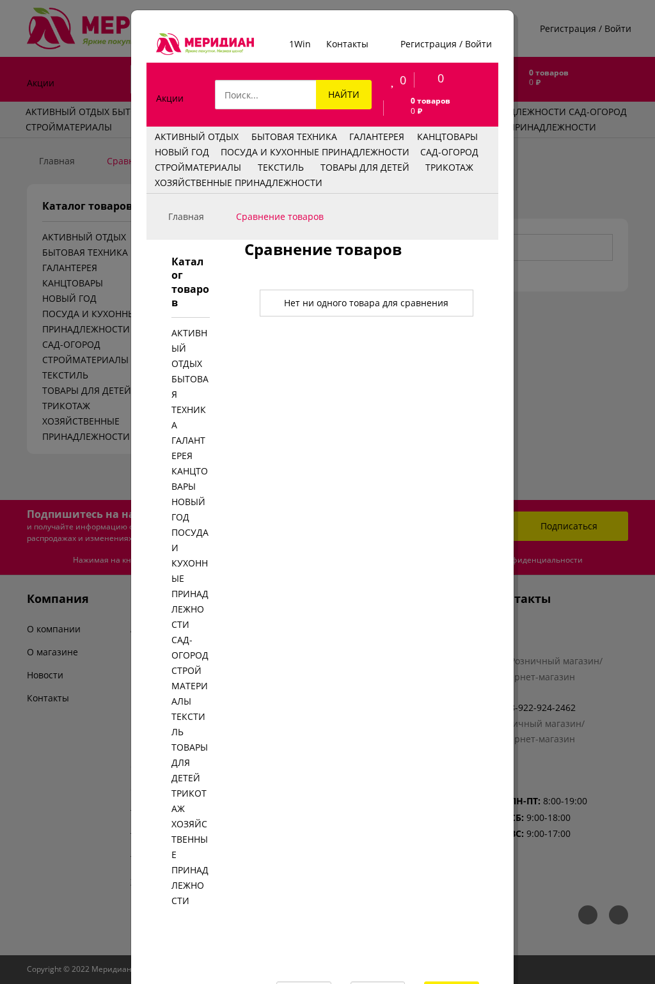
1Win (300, 44)
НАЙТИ (343, 94)
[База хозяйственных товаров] (205, 44)
